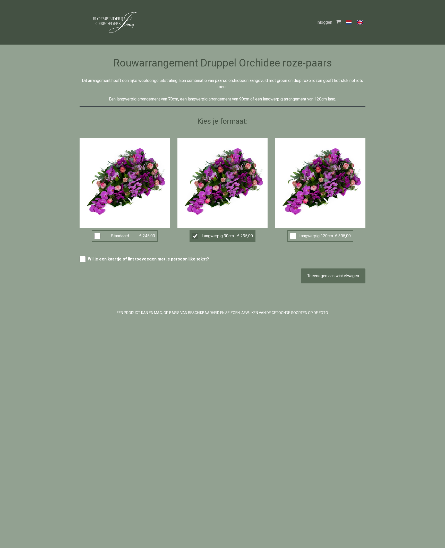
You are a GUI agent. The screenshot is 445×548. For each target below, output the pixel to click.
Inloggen (324, 22)
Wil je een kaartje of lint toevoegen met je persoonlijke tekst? (148, 259)
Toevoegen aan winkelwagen (333, 275)
